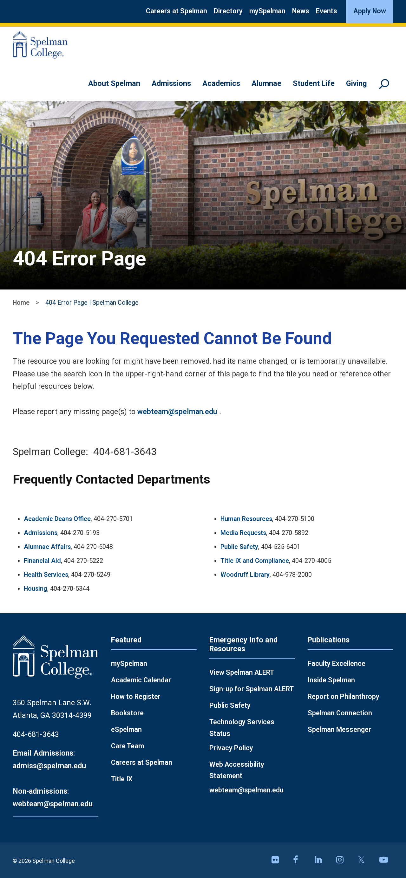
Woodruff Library (245, 574)
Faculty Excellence (336, 663)
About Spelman (114, 83)
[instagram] (343, 860)
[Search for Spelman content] (386, 87)
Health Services (46, 574)
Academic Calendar (141, 680)
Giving (356, 83)
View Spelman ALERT (241, 672)
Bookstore (127, 713)
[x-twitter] (365, 860)
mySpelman (267, 11)
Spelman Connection (340, 713)
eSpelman (126, 729)
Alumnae (266, 83)
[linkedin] (322, 860)
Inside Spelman (331, 680)
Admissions (171, 83)
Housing (35, 588)
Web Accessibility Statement (236, 770)
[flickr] (278, 860)
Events (326, 11)
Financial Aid (42, 560)
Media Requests (243, 533)
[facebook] (300, 860)
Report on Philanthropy (343, 696)
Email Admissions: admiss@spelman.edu (49, 759)
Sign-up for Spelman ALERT (251, 689)
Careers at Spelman (176, 11)
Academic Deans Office (57, 519)
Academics (221, 83)
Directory (228, 11)
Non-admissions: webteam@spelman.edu (53, 797)
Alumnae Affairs (47, 546)
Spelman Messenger (339, 729)
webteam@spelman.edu (177, 411)
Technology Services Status (241, 728)
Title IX (122, 779)
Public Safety (239, 546)
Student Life (314, 83)
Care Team (127, 746)
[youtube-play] (386, 860)
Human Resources (246, 519)
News (300, 11)
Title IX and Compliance (254, 560)
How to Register (135, 696)
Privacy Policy (231, 748)
